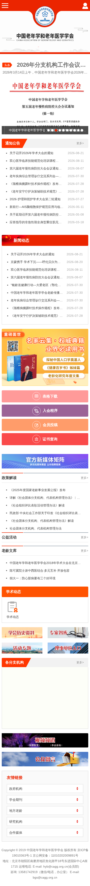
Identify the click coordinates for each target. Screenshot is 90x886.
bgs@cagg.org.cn (45, 877)
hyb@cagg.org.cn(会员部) (61, 866)
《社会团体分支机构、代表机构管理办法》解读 (42, 520)
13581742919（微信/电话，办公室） (43, 872)
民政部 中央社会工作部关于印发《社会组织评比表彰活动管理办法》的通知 (45, 514)
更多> (80, 143)
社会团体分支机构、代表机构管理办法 (36, 528)
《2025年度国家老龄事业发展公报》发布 (38, 490)
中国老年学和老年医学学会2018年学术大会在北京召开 (45, 564)
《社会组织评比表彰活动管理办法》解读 (37, 505)
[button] (48, 130)
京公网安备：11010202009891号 (55, 855)
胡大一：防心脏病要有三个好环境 (32, 578)
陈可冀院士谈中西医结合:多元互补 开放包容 (39, 570)
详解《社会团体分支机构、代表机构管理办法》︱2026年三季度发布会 (43, 499)
